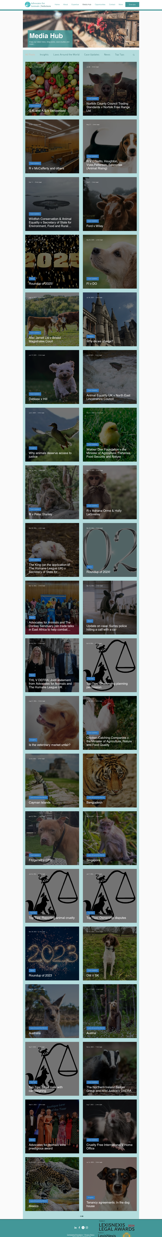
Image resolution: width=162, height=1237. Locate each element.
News (107, 54)
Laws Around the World (66, 54)
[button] (134, 55)
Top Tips (119, 54)
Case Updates (91, 54)
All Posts (30, 54)
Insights (44, 54)
